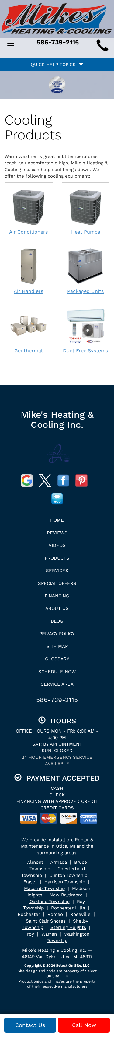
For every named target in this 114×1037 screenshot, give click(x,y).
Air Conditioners (28, 232)
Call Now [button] (84, 1025)
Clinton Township (68, 875)
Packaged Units (85, 291)
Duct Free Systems (85, 350)
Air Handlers (28, 291)
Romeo (55, 914)
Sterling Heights (68, 927)
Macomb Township (44, 888)
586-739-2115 (57, 700)
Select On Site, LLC (73, 965)
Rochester (29, 914)
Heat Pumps (85, 232)
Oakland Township (49, 901)
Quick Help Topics (55, 64)
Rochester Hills (68, 908)
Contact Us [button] (30, 1025)
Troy (29, 934)
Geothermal (28, 350)
